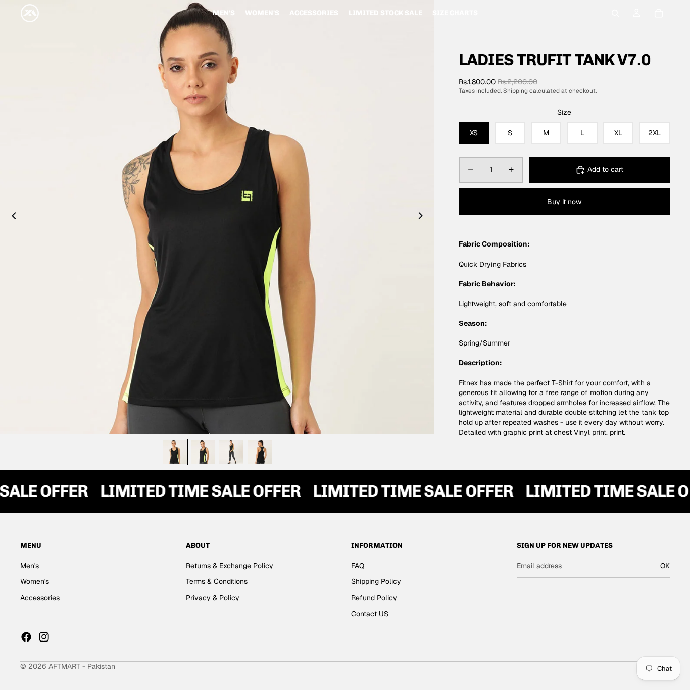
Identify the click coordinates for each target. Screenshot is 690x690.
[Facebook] (26, 637)
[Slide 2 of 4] (203, 452)
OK (665, 565)
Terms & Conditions (217, 581)
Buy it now (564, 201)
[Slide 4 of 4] (260, 452)
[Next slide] (423, 217)
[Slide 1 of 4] (175, 452)
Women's (34, 581)
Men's (29, 565)
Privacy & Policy (212, 597)
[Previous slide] (11, 217)
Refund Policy (374, 597)
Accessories (40, 597)
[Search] (615, 13)
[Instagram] (44, 637)
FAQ (357, 565)
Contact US (369, 613)
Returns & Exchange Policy (229, 565)
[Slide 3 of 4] (231, 452)
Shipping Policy (376, 581)
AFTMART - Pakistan (81, 666)
